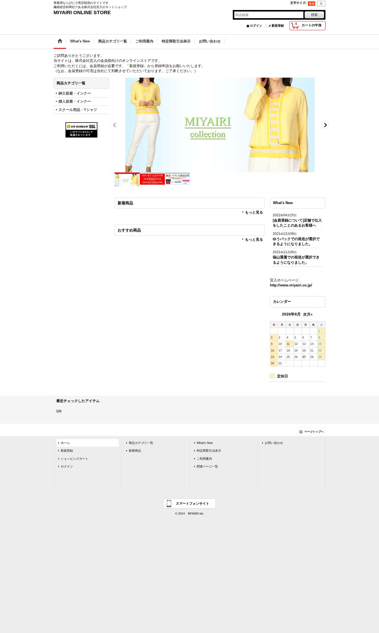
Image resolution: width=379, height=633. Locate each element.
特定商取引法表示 (209, 450)
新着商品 (135, 450)
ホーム (65, 442)
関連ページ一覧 (207, 466)
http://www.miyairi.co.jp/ (291, 285)
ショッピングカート (74, 458)
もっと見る (254, 212)
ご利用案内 (204, 458)
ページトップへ (314, 431)
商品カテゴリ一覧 (141, 442)
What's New (205, 442)
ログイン (256, 25)
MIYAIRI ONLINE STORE (82, 12)
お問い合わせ (274, 442)
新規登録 (278, 25)
